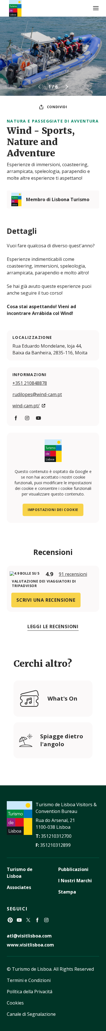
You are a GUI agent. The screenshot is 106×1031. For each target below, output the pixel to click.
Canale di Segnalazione (31, 1014)
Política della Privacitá (29, 991)
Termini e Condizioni (29, 980)
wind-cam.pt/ (26, 406)
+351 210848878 (29, 383)
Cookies (15, 1003)
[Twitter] (28, 920)
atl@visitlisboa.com (29, 936)
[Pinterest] (10, 920)
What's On (62, 698)
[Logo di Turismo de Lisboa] (15, 8)
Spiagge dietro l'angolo (61, 740)
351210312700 (56, 836)
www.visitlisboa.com (30, 945)
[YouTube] (38, 418)
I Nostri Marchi (75, 880)
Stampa (67, 892)
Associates (19, 887)
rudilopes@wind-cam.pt (37, 394)
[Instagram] (27, 418)
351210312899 (55, 845)
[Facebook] (15, 418)
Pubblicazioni (73, 869)
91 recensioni (73, 574)
